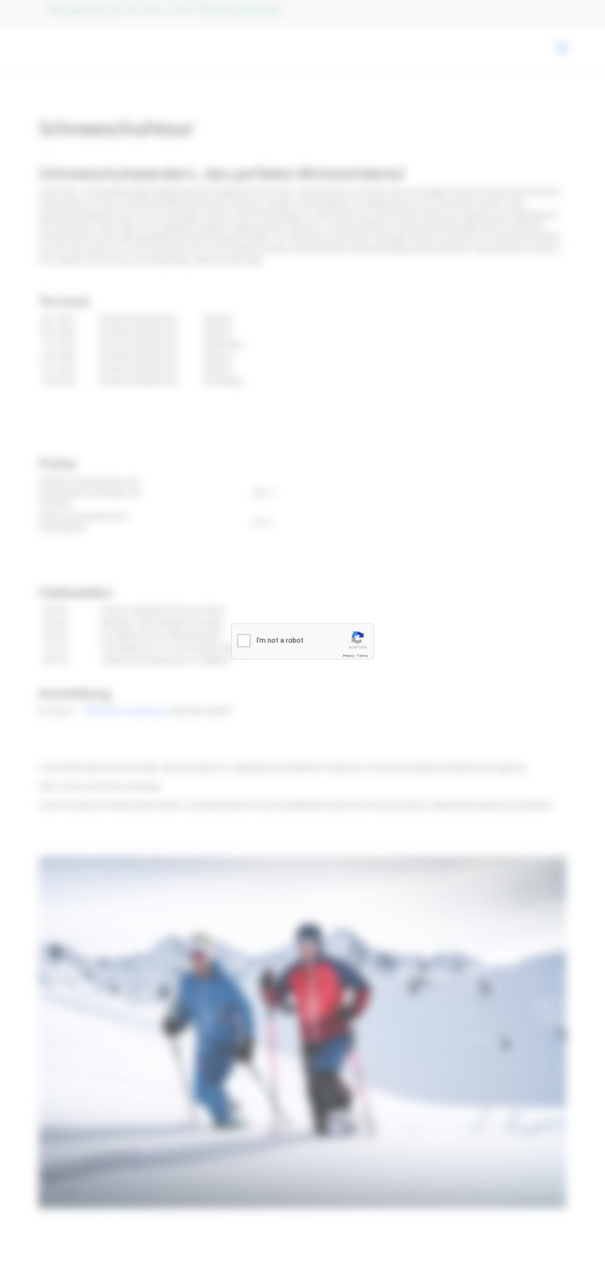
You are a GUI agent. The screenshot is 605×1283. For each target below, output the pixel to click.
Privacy (348, 656)
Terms (362, 656)
